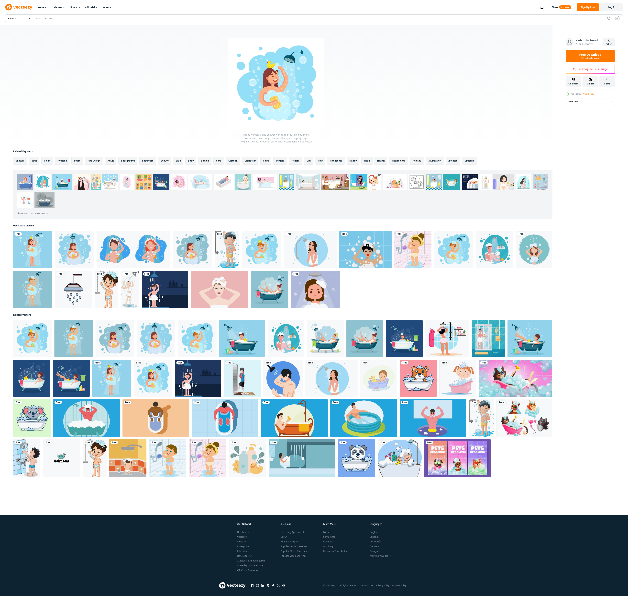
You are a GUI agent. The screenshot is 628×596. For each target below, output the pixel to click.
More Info (573, 101)
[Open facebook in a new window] (252, 585)
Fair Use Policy (399, 585)
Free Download (590, 56)
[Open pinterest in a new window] (268, 585)
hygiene (62, 160)
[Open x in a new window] (278, 585)
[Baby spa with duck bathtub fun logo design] (61, 458)
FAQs (326, 532)
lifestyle (469, 160)
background (128, 160)
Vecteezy (242, 536)
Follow (609, 44)
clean (47, 160)
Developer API (245, 555)
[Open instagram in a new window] (257, 585)
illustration (435, 160)
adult (111, 160)
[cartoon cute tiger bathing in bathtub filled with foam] (418, 378)
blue (178, 160)
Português (375, 541)
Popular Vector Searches (294, 546)
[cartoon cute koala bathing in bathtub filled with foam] (32, 418)
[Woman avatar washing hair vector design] (534, 249)
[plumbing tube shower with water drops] (73, 289)
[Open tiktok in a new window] (273, 585)
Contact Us (329, 536)
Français (374, 551)
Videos (73, 7)
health (381, 160)
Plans (555, 7)
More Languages (379, 555)
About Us (328, 541)
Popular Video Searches (294, 555)
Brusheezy (243, 532)
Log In (611, 7)
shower (20, 160)
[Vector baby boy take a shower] (127, 458)
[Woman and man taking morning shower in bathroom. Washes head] (133, 249)
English (374, 532)
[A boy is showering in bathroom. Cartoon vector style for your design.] (165, 289)
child (266, 160)
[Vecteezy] (18, 7)
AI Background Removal (250, 565)
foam (77, 160)
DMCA (284, 536)
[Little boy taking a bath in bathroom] (167, 458)
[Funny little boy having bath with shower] (227, 249)
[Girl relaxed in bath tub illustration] (302, 458)
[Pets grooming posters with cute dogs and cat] (457, 458)
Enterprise (243, 546)
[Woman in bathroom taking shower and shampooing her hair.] (365, 249)
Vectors (41, 7)
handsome (336, 160)
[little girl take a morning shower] (457, 378)
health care (398, 160)
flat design (94, 160)
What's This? (588, 94)
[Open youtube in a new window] (283, 585)
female (280, 160)
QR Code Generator (248, 570)
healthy (416, 160)
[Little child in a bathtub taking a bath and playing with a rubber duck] (378, 378)
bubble (205, 160)
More (106, 7)
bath (34, 160)
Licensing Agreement (292, 532)
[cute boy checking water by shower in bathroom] (26, 458)
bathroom (148, 160)
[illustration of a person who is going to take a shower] (242, 378)
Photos (58, 7)
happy (353, 160)
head (367, 160)
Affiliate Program (290, 541)
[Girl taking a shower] (130, 289)
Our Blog (328, 546)
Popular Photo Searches (294, 551)
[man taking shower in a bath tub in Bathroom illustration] (86, 418)
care (218, 160)
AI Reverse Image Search (251, 560)
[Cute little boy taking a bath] (106, 289)
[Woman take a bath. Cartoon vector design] (529, 338)
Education (242, 551)
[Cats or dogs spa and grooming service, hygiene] (524, 418)
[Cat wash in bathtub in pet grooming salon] (515, 378)
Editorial (90, 7)
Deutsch (374, 546)
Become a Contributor (335, 551)
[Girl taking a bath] (315, 289)
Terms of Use (367, 585)
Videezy (241, 541)
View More (45, 199)
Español (374, 536)
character (250, 160)
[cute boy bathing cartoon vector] (400, 458)
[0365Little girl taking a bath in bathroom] (412, 249)
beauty (165, 160)
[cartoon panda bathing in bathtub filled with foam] (356, 458)
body (191, 160)
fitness (295, 160)
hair (320, 160)
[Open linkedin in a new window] (262, 585)
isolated (453, 160)
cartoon (233, 160)
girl (309, 160)
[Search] (609, 18)
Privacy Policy (382, 585)
